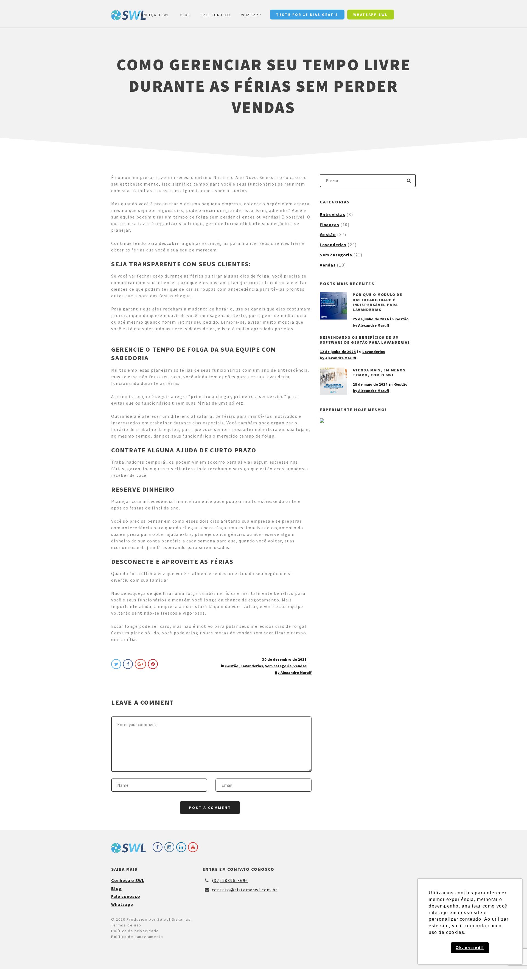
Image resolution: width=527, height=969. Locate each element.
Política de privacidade (135, 930)
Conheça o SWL (153, 15)
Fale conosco (215, 15)
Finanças (329, 224)
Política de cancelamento (137, 936)
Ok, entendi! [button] (470, 947)
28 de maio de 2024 (370, 384)
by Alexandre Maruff (371, 325)
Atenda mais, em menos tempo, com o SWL (379, 372)
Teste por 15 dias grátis (307, 14)
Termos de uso (126, 925)
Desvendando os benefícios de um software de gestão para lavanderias (365, 340)
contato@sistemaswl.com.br (244, 889)
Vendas (300, 665)
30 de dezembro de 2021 (284, 659)
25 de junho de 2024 (371, 319)
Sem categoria (278, 665)
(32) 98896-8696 (230, 880)
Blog (185, 15)
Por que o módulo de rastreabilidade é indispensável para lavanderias (377, 302)
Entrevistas (332, 214)
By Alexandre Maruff (293, 672)
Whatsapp (251, 15)
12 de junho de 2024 (338, 351)
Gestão (232, 665)
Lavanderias (251, 665)
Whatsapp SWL (370, 14)
